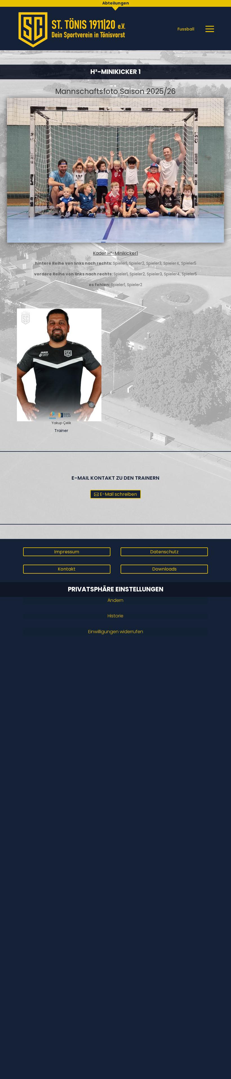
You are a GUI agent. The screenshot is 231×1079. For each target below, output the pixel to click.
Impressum (66, 552)
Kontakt (66, 569)
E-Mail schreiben (118, 494)
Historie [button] (115, 616)
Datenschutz (164, 552)
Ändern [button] (115, 600)
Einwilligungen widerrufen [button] (115, 631)
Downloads (164, 569)
